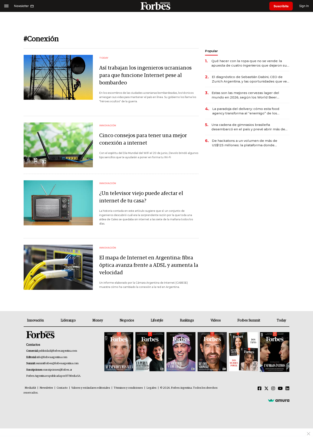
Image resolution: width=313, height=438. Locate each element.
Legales (151, 388)
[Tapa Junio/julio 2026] (118, 352)
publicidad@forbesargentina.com (58, 351)
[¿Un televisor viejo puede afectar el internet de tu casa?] (58, 202)
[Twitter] (266, 388)
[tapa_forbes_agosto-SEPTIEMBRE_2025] (274, 352)
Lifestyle (157, 320)
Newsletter (46, 388)
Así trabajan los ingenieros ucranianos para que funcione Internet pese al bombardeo (145, 75)
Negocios (127, 320)
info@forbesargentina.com (52, 357)
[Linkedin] (287, 388)
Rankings (187, 320)
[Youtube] (280, 388)
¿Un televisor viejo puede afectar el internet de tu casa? (141, 197)
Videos (216, 320)
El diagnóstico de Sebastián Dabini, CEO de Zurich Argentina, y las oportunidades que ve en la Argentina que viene (249, 79)
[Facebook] (259, 388)
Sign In (304, 6)
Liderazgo (68, 320)
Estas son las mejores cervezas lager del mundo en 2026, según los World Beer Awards (245, 95)
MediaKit (30, 388)
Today (281, 320)
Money (97, 320)
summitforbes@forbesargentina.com (57, 363)
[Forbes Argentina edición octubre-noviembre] (243, 352)
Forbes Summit (248, 320)
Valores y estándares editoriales (90, 388)
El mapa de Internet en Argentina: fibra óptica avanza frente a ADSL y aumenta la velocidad (148, 265)
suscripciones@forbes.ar (57, 369)
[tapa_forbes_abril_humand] (149, 352)
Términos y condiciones (128, 388)
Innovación (35, 320)
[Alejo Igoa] (181, 352)
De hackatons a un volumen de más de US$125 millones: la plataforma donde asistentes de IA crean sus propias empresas (249, 143)
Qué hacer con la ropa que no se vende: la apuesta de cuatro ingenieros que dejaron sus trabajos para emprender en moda (250, 63)
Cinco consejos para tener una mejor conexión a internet (143, 139)
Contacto (62, 388)
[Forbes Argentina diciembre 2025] (212, 352)
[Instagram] (273, 388)
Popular (211, 51)
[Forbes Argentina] (156, 6)
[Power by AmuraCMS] (278, 400)
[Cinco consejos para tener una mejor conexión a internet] (58, 144)
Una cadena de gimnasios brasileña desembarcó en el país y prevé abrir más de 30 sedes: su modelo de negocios (248, 127)
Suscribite (281, 6)
